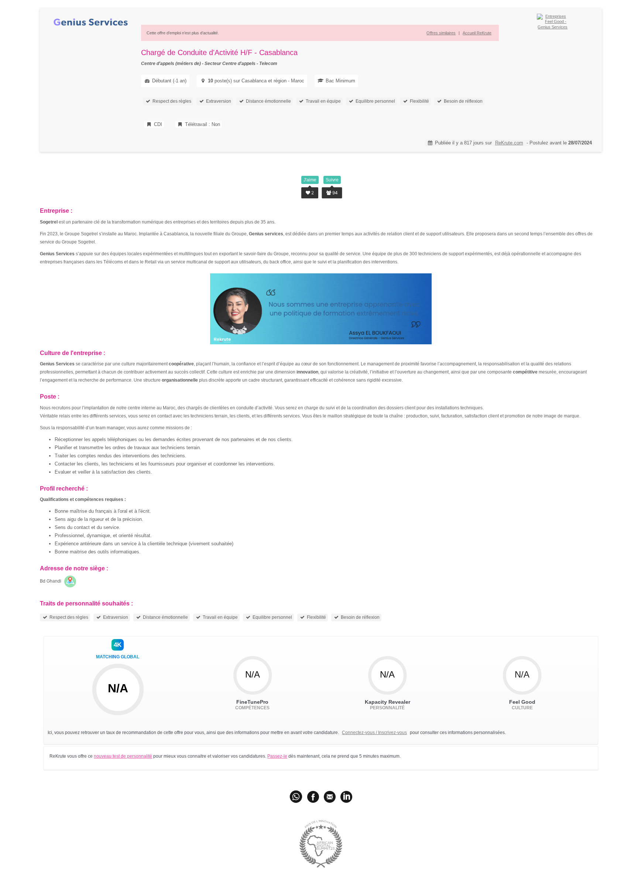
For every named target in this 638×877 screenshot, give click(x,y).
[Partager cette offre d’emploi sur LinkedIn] (346, 796)
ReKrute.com (509, 143)
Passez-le (277, 756)
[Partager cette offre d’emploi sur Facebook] (313, 796)
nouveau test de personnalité (123, 756)
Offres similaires (441, 33)
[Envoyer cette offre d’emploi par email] (330, 796)
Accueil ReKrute (477, 33)
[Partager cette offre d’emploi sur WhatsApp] (296, 796)
